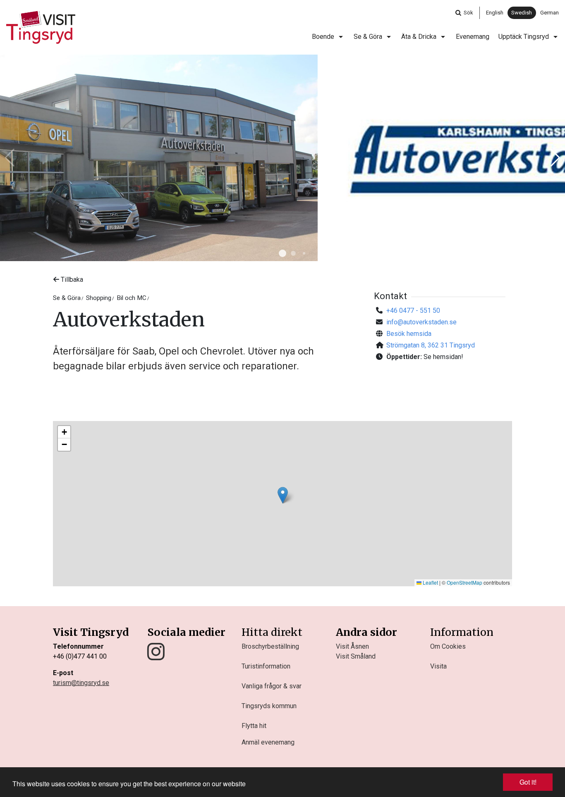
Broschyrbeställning (270, 646)
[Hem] (40, 27)
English (494, 13)
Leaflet (429, 582)
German (549, 13)
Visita (438, 666)
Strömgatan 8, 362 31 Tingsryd (430, 345)
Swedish (521, 13)
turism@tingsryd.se (81, 683)
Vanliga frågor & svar (272, 686)
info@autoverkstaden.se (421, 322)
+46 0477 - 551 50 (413, 310)
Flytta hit (254, 726)
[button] (282, 253)
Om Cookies (448, 646)
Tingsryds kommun (269, 706)
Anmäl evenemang (268, 742)
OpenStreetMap (464, 582)
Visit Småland (356, 656)
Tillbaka (71, 279)
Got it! (528, 782)
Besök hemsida (408, 334)
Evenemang (472, 36)
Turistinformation (266, 666)
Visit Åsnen (352, 646)
